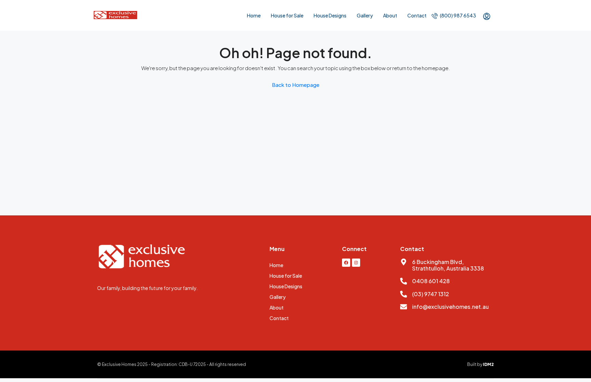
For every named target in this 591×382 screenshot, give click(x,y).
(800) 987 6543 (457, 15)
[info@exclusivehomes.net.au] (403, 306)
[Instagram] (356, 263)
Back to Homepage (295, 84)
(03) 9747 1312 (430, 294)
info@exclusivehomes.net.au (450, 306)
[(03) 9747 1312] (403, 294)
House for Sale (287, 15)
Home (254, 15)
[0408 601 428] (403, 281)
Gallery (365, 15)
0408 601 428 (431, 281)
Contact (416, 15)
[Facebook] (346, 263)
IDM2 (488, 364)
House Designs (330, 15)
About (390, 15)
